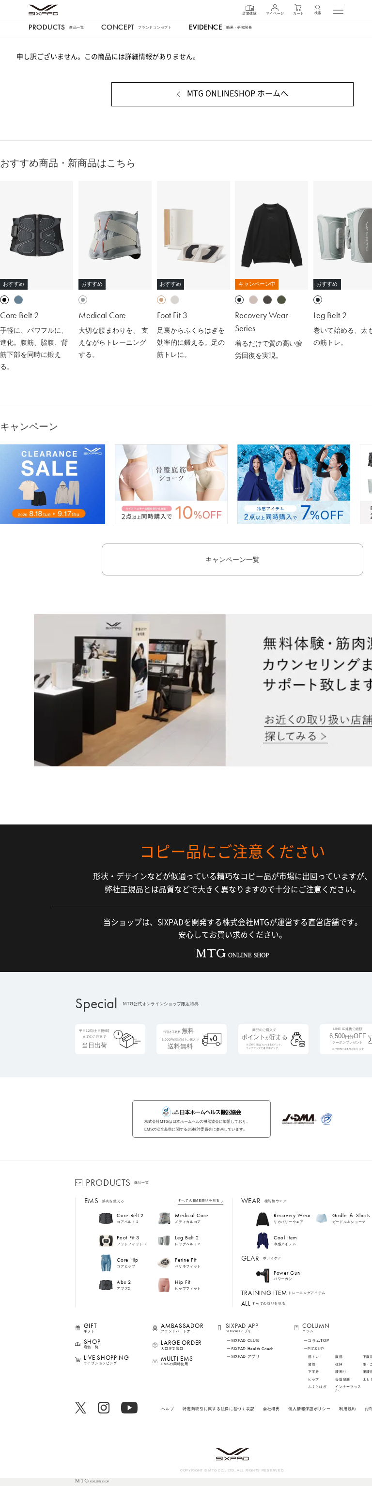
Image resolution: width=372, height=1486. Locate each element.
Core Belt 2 (19, 315)
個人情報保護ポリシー (309, 1409)
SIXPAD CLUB (245, 1341)
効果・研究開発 (220, 27)
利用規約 (347, 1409)
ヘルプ (167, 1409)
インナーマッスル (348, 1388)
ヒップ (313, 1380)
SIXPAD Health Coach (252, 1349)
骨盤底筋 (342, 1380)
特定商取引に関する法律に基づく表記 (218, 1409)
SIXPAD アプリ (245, 1357)
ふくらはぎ (317, 1387)
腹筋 (338, 1357)
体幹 (338, 1365)
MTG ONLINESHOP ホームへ (237, 93)
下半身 (313, 1372)
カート (298, 13)
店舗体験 (249, 13)
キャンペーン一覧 (232, 559)
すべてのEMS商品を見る (199, 1201)
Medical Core (102, 315)
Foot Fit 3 (172, 315)
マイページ (275, 13)
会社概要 (271, 1409)
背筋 (311, 1365)
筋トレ (313, 1357)
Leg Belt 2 (330, 315)
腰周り (340, 1372)
